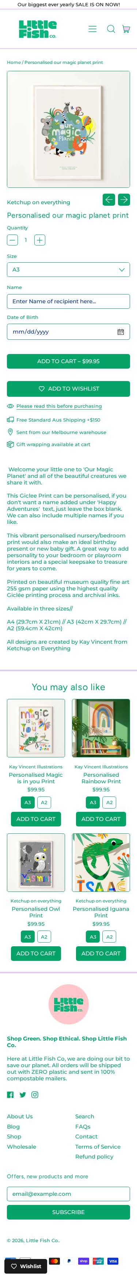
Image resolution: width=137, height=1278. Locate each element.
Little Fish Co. (42, 1240)
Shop (14, 1136)
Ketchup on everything (38, 202)
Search (84, 1116)
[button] (110, 28)
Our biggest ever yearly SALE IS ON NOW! (69, 4)
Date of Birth (22, 317)
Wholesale (21, 1146)
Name (14, 287)
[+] (39, 240)
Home (14, 62)
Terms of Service (98, 1146)
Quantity (17, 228)
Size (12, 256)
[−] (12, 240)
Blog (13, 1126)
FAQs (83, 1126)
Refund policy (94, 1156)
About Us (20, 1116)
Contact (86, 1136)
